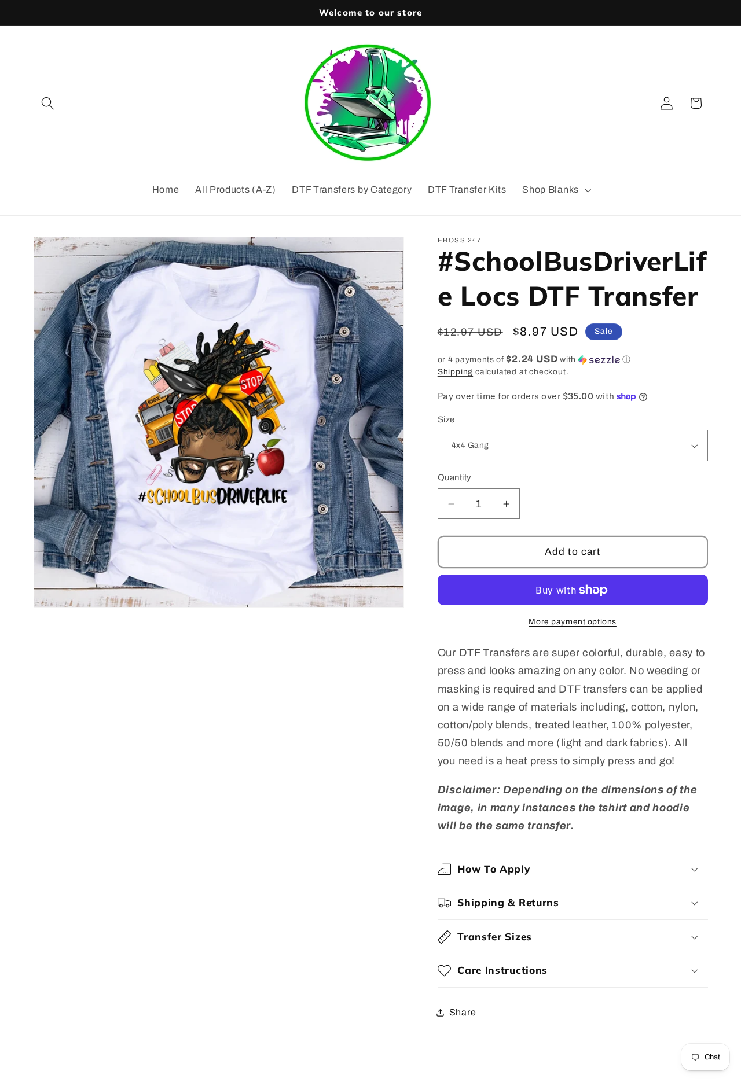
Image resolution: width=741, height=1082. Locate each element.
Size (446, 419)
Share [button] (462, 1012)
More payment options (573, 621)
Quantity (455, 477)
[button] (48, 103)
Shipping (455, 371)
